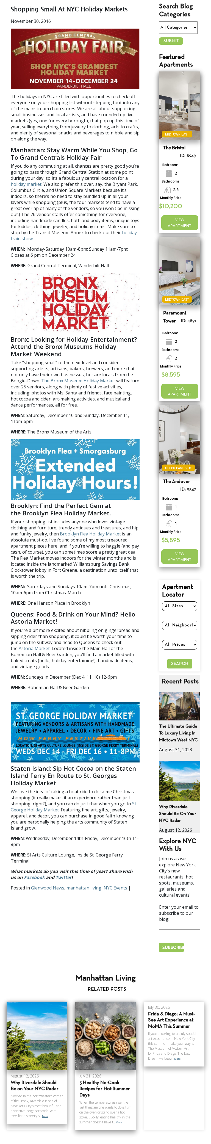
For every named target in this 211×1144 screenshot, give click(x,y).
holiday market (26, 184)
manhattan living (83, 888)
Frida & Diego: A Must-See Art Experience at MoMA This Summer (171, 1020)
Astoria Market (34, 648)
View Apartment (179, 222)
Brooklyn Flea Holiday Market (90, 534)
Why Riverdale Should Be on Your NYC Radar (177, 814)
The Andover (176, 481)
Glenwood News (47, 888)
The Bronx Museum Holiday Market (78, 381)
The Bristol (174, 148)
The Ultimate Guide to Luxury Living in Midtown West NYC (178, 733)
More (45, 1116)
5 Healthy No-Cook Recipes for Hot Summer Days (104, 1089)
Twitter (63, 877)
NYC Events (115, 888)
